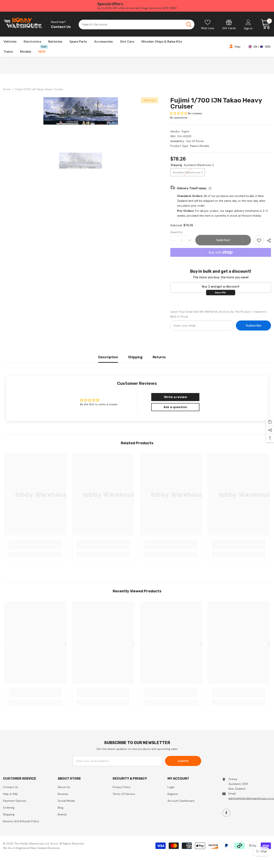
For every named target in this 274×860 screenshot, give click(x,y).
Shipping (135, 357)
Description (108, 357)
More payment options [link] (220, 259)
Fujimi (185, 131)
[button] (178, 113)
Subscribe (253, 325)
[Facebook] (226, 813)
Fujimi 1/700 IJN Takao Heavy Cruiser (216, 103)
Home (7, 89)
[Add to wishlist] (259, 240)
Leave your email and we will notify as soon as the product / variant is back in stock (218, 314)
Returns (159, 357)
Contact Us (61, 26)
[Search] (136, 24)
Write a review (175, 397)
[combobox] (131, 24)
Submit (183, 761)
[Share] (267, 240)
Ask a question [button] (175, 407)
